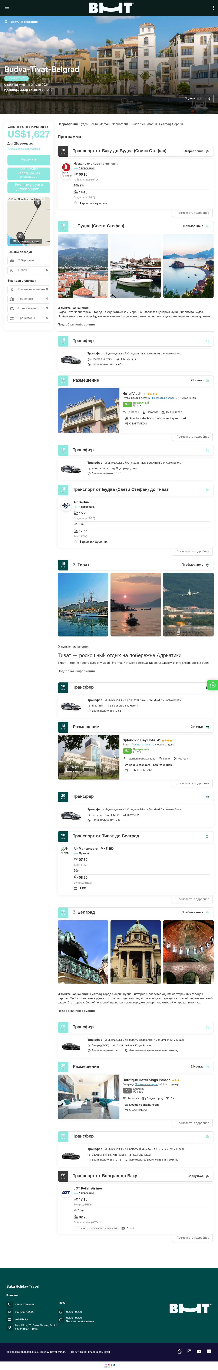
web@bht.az (22, 1319)
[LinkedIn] (209, 1352)
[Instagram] (189, 1352)
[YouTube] (199, 1352)
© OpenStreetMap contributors (26, 199)
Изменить (29, 160)
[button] (66, 266)
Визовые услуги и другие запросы (29, 187)
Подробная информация (76, 324)
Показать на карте (163, 398)
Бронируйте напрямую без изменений (29, 173)
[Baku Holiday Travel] (190, 1308)
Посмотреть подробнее (192, 213)
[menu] (213, 8)
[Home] (179, 1352)
